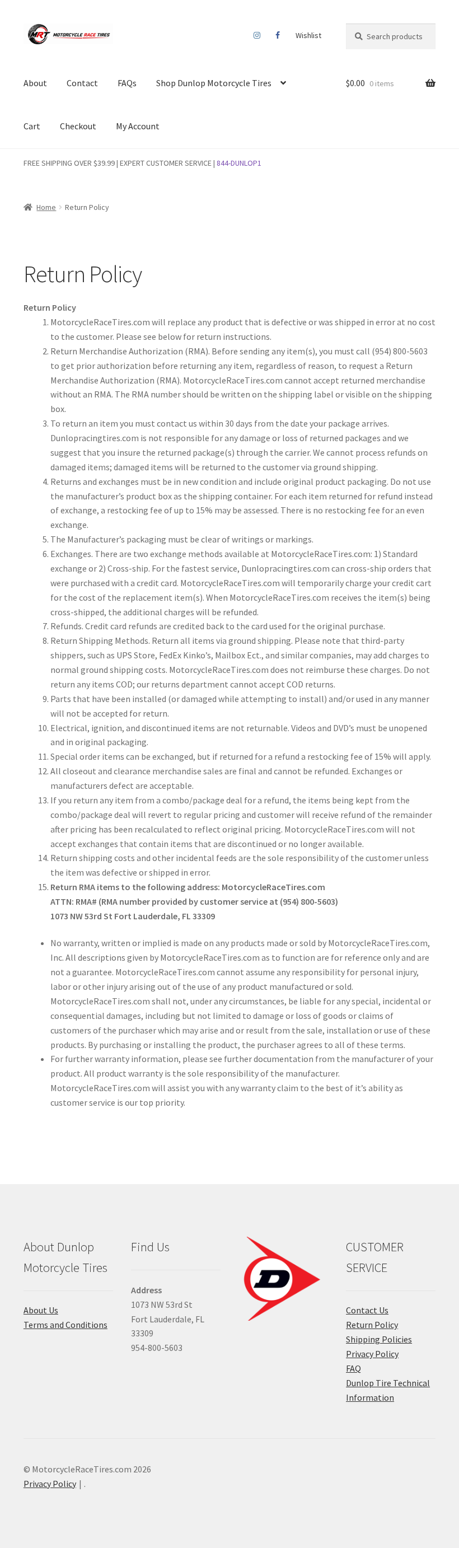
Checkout (78, 126)
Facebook (278, 35)
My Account (138, 126)
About (35, 82)
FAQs (127, 82)
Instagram (257, 35)
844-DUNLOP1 (239, 163)
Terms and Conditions (65, 1324)
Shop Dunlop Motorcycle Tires (213, 82)
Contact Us (367, 1310)
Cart (32, 126)
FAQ (353, 1368)
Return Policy (372, 1324)
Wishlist (308, 35)
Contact (82, 82)
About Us (41, 1310)
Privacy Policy (372, 1353)
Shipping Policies (379, 1339)
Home (46, 207)
